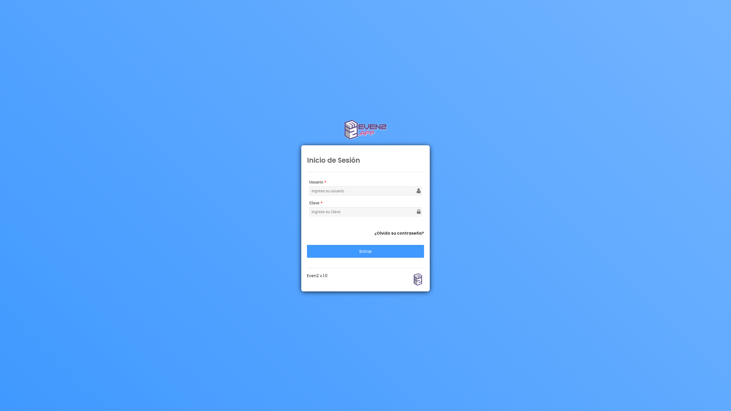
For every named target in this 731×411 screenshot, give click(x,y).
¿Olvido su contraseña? (399, 233)
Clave (314, 203)
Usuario (316, 182)
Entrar (366, 251)
